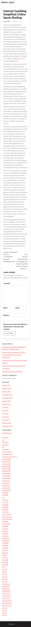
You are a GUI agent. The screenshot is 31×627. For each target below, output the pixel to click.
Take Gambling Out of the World (12, 371)
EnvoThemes (19, 624)
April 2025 (5, 417)
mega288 (5, 505)
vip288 (4, 555)
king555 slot (6, 584)
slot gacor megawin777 (9, 457)
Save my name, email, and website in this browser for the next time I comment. (15, 326)
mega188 (5, 560)
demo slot (5, 521)
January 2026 (6, 391)
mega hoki (5, 536)
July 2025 (5, 407)
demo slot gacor (7, 517)
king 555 (4, 577)
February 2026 (6, 388)
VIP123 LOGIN (7, 600)
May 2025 (5, 413)
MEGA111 (17, 58)
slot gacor (5, 437)
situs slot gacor (7, 452)
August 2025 (6, 404)
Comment (7, 283)
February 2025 (6, 423)
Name (5, 308)
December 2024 (7, 426)
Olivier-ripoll (7, 2)
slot (3, 440)
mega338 (5, 493)
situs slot (5, 531)
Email (18, 308)
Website (6, 315)
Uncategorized (13, 252)
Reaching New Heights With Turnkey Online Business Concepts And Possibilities (14, 354)
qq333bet (5, 543)
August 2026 (6, 385)
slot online (5, 442)
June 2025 (5, 410)
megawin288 (6, 471)
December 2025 (7, 395)
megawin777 (6, 481)
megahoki (5, 526)
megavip (5, 550)
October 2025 (6, 401)
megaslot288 (6, 459)
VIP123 (4, 612)
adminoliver (16, 21)
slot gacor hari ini (7, 454)
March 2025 (6, 420)
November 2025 (7, 398)
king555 (4, 569)
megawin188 (6, 524)
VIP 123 (4, 608)
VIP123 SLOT (6, 591)
